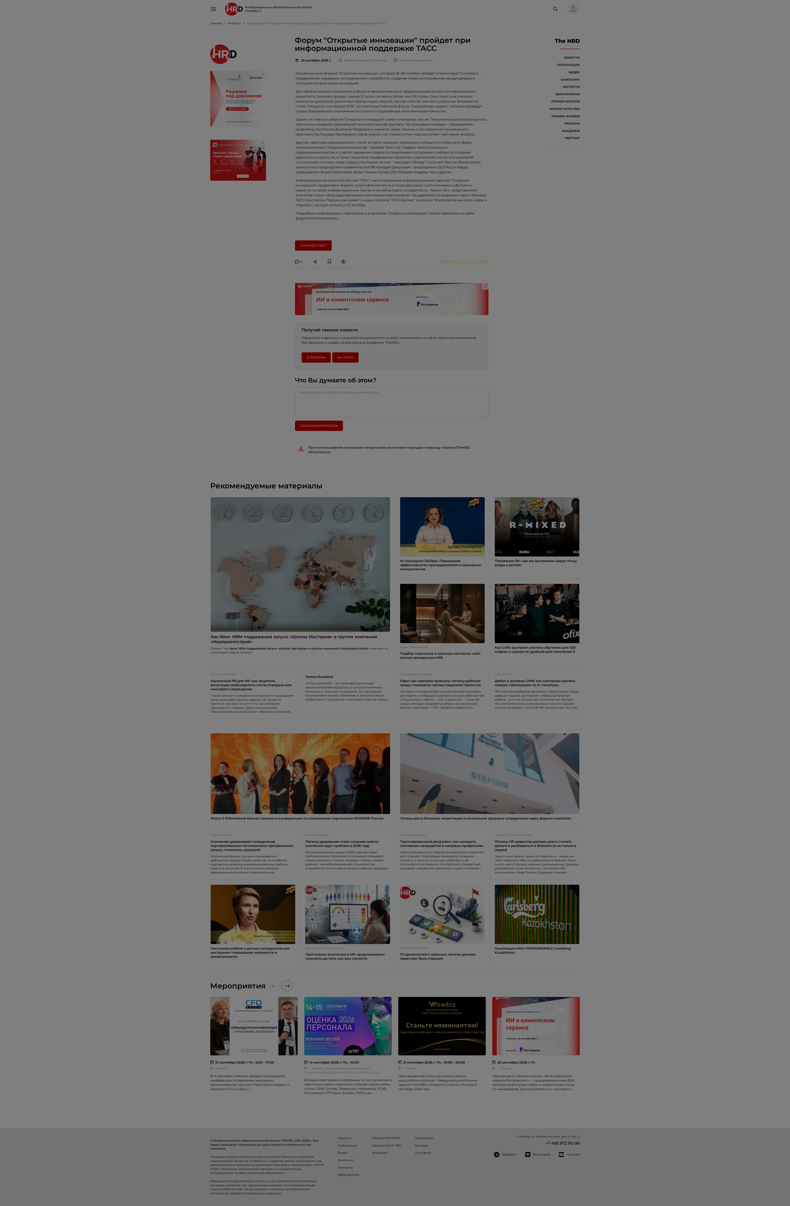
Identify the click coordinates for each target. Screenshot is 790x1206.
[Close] (456, 537)
